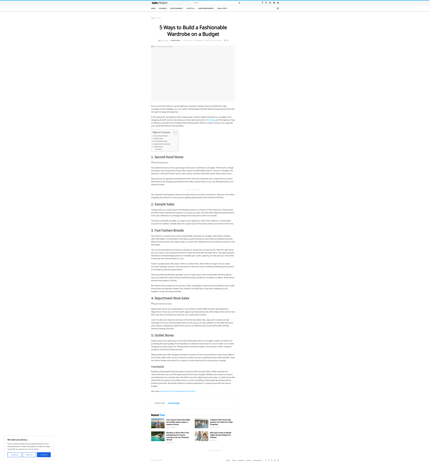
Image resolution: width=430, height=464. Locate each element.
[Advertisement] (259, 33)
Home (153, 18)
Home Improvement (206, 8)
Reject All (29, 455)
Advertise (241, 460)
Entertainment (176, 8)
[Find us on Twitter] (266, 2)
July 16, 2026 (169, 442)
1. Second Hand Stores (160, 136)
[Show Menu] (278, 8)
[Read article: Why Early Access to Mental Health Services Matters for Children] (201, 436)
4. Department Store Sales (161, 144)
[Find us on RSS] (270, 2)
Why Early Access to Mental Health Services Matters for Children (220, 434)
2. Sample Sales (157, 138)
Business (163, 8)
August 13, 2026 (214, 427)
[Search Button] (240, 3)
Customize (14, 455)
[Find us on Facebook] (262, 2)
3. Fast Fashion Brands (159, 141)
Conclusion (158, 149)
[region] (29, 448)
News (153, 8)
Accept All (43, 455)
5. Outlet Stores (157, 147)
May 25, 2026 (213, 440)
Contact (248, 460)
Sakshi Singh (175, 40)
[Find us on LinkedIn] (278, 2)
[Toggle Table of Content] (173, 132)
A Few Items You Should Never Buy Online (177, 391)
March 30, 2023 (188, 40)
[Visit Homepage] (159, 2)
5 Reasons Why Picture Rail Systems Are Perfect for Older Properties (221, 422)
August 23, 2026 (171, 427)
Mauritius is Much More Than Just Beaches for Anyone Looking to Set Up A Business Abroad (177, 436)
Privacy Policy (257, 460)
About (234, 460)
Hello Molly (209, 120)
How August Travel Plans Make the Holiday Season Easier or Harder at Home (178, 422)
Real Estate (222, 8)
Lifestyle (190, 8)
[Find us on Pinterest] (274, 2)
